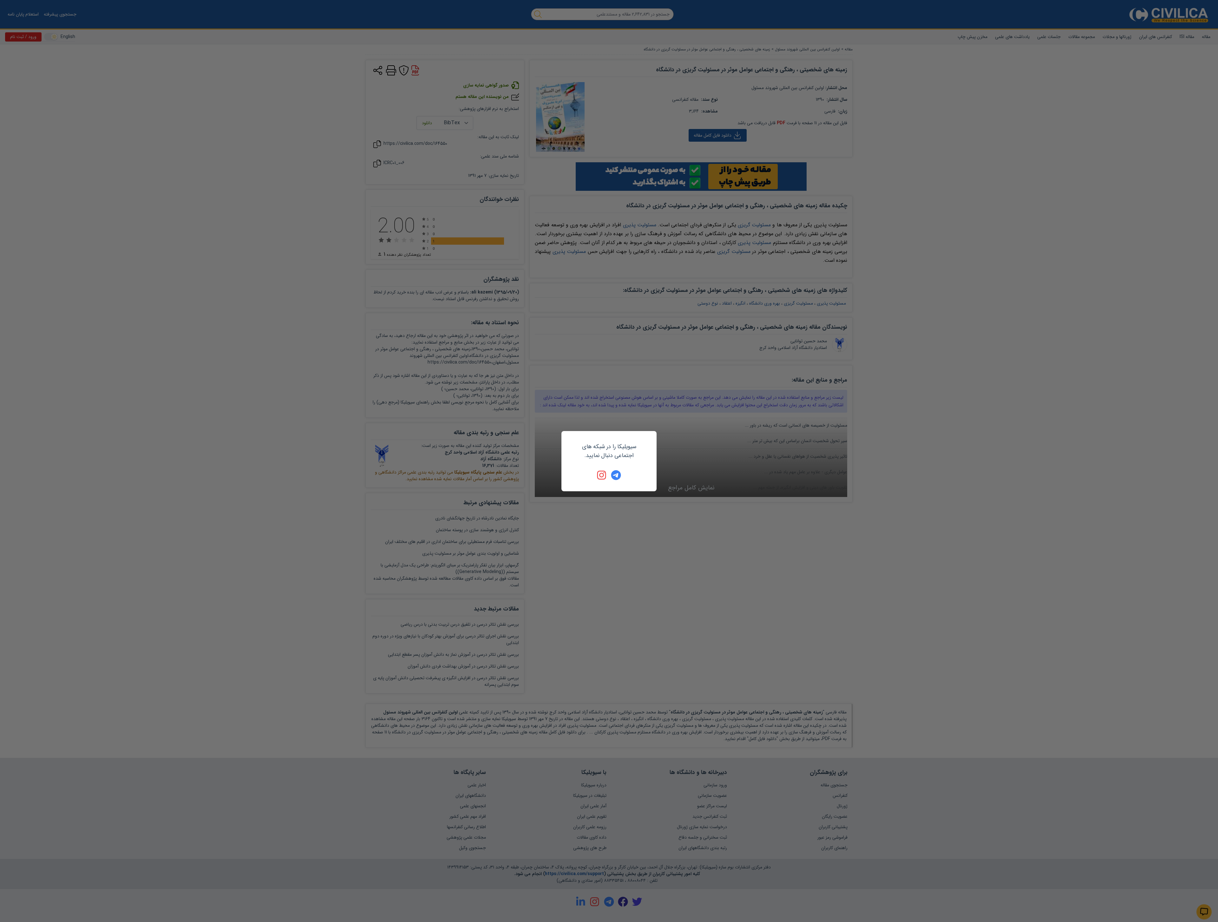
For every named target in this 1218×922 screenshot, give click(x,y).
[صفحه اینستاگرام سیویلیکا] (602, 475)
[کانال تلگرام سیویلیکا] (616, 475)
